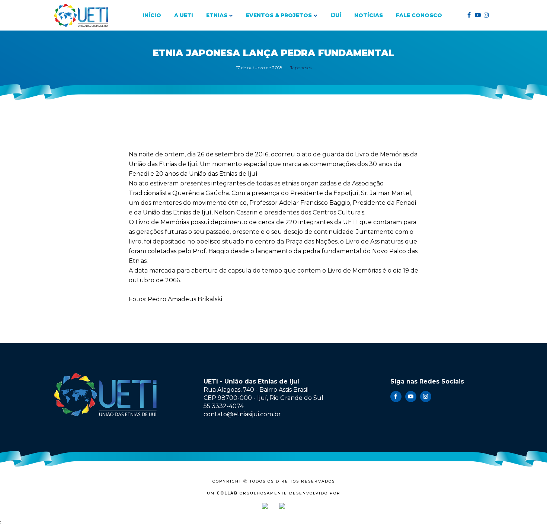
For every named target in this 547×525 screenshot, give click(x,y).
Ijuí (335, 15)
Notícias (368, 15)
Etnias (216, 15)
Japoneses (300, 67)
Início (152, 15)
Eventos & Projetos (279, 15)
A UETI (183, 15)
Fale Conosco (419, 15)
